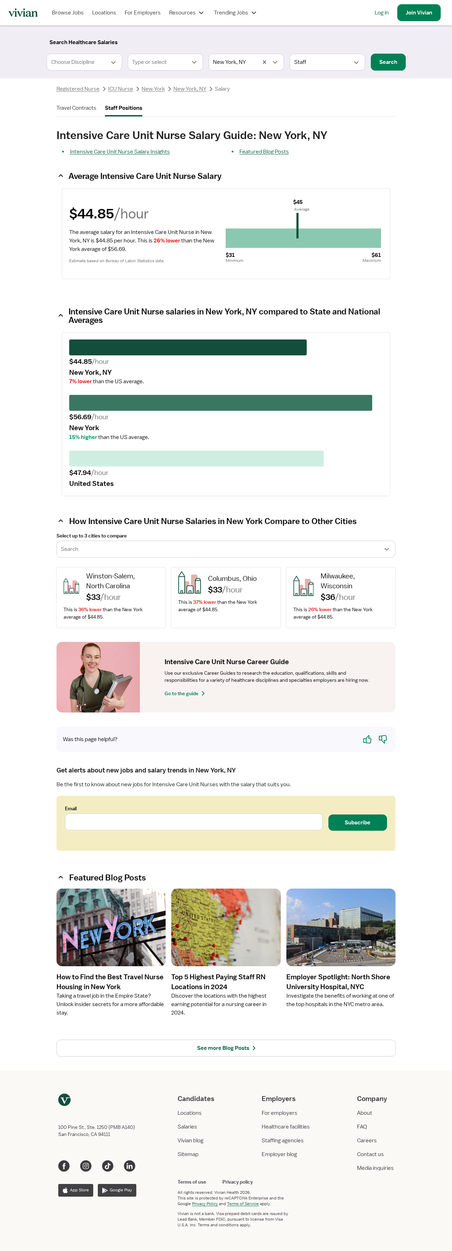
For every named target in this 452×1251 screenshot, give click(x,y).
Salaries (187, 1126)
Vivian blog (190, 1140)
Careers (367, 1140)
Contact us (370, 1154)
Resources (182, 12)
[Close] (327, 41)
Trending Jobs (231, 12)
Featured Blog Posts (264, 151)
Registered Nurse (78, 88)
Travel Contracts (76, 108)
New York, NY (189, 88)
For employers (279, 1113)
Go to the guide (181, 693)
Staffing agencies (283, 1140)
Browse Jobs (68, 12)
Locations (104, 12)
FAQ (362, 1126)
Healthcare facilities (286, 1126)
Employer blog (279, 1154)
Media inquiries (375, 1168)
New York (153, 88)
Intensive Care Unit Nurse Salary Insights (120, 151)
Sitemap (188, 1154)
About (364, 1113)
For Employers (143, 12)
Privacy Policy (205, 1204)
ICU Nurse (120, 88)
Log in (382, 12)
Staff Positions (123, 108)
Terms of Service (243, 1204)
